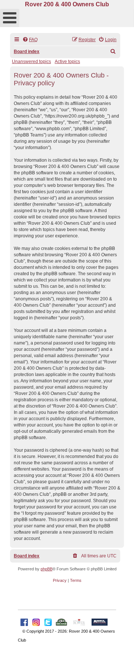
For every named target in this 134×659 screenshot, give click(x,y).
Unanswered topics (31, 61)
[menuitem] (30, 40)
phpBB (46, 569)
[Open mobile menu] (9, 18)
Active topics (67, 61)
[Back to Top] (121, 645)
